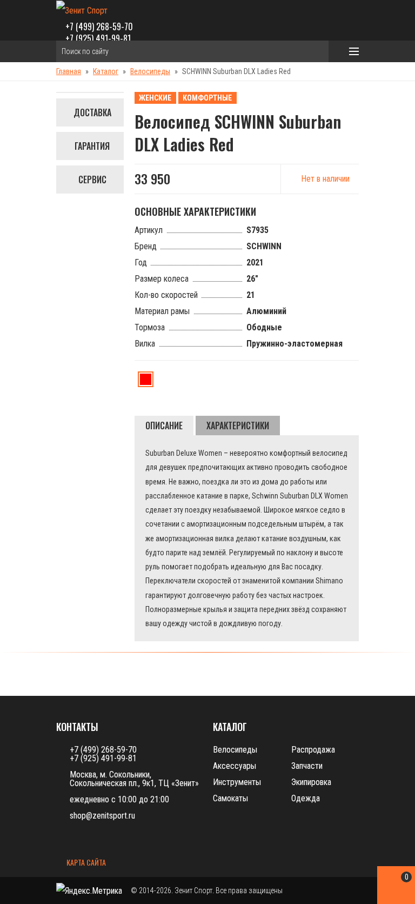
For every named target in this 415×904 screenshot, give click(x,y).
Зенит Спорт (193, 890)
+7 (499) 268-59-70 (99, 26)
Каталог (105, 71)
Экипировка (311, 782)
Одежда (305, 798)
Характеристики (237, 425)
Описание (164, 425)
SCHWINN (264, 246)
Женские (155, 98)
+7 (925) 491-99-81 (98, 38)
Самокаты (230, 798)
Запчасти (307, 766)
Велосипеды (150, 71)
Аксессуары (234, 766)
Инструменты (237, 782)
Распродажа (313, 750)
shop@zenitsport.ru (102, 815)
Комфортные (207, 98)
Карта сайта (85, 863)
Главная (68, 71)
